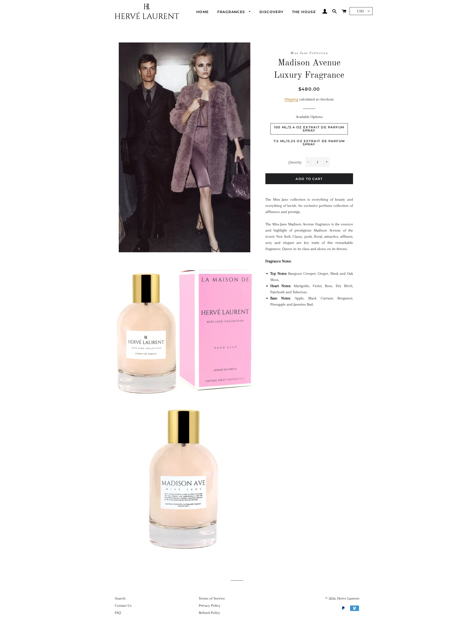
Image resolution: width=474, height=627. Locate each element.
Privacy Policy (209, 605)
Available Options (309, 117)
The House (304, 12)
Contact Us (123, 605)
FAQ (118, 612)
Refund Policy (209, 612)
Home (202, 12)
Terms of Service (212, 598)
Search (120, 598)
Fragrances (231, 12)
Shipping (291, 99)
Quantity (295, 162)
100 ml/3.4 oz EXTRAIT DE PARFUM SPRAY (309, 128)
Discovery (271, 12)
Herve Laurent (348, 598)
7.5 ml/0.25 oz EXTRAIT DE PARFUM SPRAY (309, 142)
